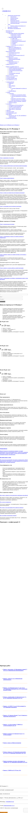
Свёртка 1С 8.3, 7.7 (10, 64)
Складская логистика (14, 23)
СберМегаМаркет (12, 90)
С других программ (10, 77)
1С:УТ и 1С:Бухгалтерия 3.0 (15, 107)
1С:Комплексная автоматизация (15, 70)
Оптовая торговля (14, 18)
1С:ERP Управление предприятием (16, 67)
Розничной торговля (14, 20)
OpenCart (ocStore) (13, 102)
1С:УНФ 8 (13, 43)
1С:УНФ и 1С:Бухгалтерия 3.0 (15, 106)
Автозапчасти (13, 16)
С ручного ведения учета (11, 78)
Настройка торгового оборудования (16, 33)
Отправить (3, 301)
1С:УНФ (10, 71)
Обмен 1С (6, 80)
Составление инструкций (14, 52)
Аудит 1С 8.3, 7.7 (12, 54)
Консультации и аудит (10, 51)
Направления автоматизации (14, 15)
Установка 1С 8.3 (10, 56)
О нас (6, 14)
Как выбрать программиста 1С (14, 28)
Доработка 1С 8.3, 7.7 (11, 46)
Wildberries (11, 83)
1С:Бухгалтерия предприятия (15, 69)
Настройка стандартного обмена (18, 98)
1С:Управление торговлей (14, 73)
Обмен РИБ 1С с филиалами (15, 109)
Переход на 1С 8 (7, 65)
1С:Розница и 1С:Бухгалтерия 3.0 (16, 105)
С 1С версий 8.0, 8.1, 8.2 (11, 79)
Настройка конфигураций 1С (15, 37)
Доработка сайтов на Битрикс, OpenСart (17, 101)
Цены (9, 24)
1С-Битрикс (11, 93)
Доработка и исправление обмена (18, 94)
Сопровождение (9, 60)
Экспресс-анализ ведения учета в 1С (16, 55)
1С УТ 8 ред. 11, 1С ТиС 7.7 (17, 44)
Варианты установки (13, 57)
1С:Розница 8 (14, 42)
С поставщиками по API (11, 112)
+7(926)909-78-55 (6, 11)
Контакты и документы (13, 27)
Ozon (10, 84)
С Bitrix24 (8, 110)
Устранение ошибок (13, 63)
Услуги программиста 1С (9, 29)
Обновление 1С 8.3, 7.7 (14, 61)
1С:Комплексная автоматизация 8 (18, 41)
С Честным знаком (10, 111)
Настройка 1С (9, 32)
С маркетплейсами (10, 81)
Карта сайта (2, 810)
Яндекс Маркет (12, 85)
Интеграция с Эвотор (15, 35)
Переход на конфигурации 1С (12, 66)
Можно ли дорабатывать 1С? (15, 47)
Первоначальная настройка (14, 59)
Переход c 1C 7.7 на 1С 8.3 (12, 75)
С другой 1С (9, 103)
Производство (13, 19)
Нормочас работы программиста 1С (18, 25)
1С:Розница (11, 74)
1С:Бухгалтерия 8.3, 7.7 (16, 39)
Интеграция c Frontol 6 (16, 34)
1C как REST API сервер (11, 118)
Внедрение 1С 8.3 (10, 30)
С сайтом (8, 92)
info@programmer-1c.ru (8, 805)
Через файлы (9, 114)
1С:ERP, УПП (14, 38)
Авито (10, 87)
